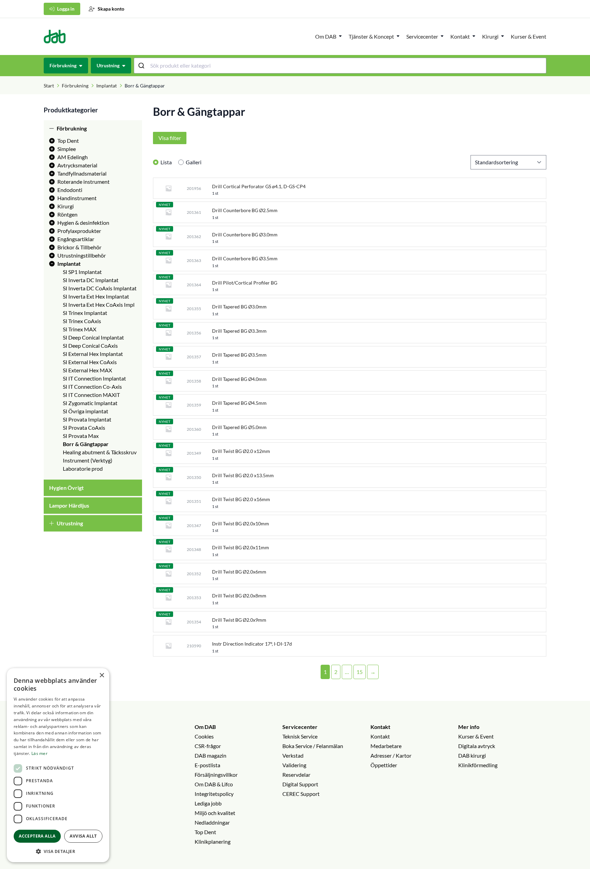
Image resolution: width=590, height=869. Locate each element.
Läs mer (39, 753)
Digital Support (300, 784)
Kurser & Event (528, 36)
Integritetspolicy (214, 793)
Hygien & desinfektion (83, 222)
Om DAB (325, 36)
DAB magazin (210, 755)
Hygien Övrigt (66, 487)
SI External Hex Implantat (93, 353)
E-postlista (207, 765)
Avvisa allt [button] (83, 836)
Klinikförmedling (477, 765)
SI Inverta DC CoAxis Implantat (100, 288)
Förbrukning (75, 85)
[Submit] (142, 65)
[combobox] (340, 65)
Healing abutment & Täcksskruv (100, 452)
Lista (166, 162)
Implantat (106, 85)
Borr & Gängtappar (86, 444)
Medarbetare (386, 746)
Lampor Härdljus (69, 505)
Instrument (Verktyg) (87, 460)
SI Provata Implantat (87, 419)
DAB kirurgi (472, 755)
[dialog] (58, 765)
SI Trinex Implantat (85, 312)
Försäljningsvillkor (216, 774)
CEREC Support (301, 793)
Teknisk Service (300, 736)
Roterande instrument (83, 181)
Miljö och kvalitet (215, 813)
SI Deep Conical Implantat (93, 337)
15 (359, 671)
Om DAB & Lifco (214, 784)
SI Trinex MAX (79, 329)
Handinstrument (77, 198)
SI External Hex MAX (87, 370)
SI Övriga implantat (85, 411)
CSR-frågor (208, 746)
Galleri (193, 162)
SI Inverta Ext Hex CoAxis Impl (99, 304)
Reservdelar (296, 774)
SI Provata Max (81, 435)
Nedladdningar (212, 822)
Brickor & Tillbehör (79, 247)
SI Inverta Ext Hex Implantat (96, 296)
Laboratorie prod (83, 468)
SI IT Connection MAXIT (91, 394)
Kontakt (380, 726)
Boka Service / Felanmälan (312, 746)
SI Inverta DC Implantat (90, 280)
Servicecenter (422, 36)
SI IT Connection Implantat (94, 378)
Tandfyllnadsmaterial (82, 173)
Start (49, 85)
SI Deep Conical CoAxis (90, 345)
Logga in (65, 9)
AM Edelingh (72, 157)
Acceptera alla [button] (37, 836)
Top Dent (68, 140)
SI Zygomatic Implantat (90, 403)
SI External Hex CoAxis (90, 362)
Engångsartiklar (75, 239)
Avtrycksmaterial (77, 165)
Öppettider (383, 765)
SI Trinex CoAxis (82, 321)
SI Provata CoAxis (84, 427)
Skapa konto (111, 9)
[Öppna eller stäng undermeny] (340, 36)
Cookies (204, 736)
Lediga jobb (208, 803)
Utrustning (70, 523)
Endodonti (69, 190)
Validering (294, 765)
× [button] (101, 675)
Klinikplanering (212, 841)
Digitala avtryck (476, 746)
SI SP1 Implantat (82, 271)
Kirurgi (490, 36)
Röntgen (67, 214)
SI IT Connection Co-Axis (92, 386)
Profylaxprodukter (79, 230)
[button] (58, 851)
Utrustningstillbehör (81, 255)
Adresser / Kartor (390, 755)
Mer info (468, 726)
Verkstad (293, 755)
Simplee (66, 149)
